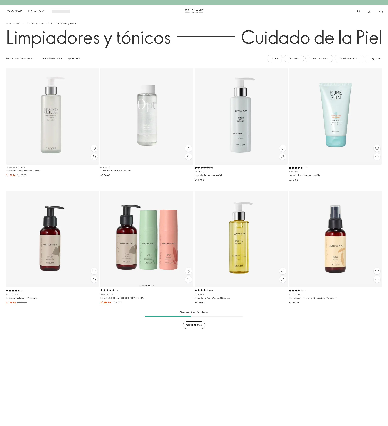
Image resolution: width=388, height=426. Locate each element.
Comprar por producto (42, 23)
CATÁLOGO (37, 11)
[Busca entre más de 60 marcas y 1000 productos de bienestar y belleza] (358, 11)
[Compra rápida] (94, 156)
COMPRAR (14, 11)
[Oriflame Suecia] (194, 11)
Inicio (8, 23)
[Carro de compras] (381, 11)
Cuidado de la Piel (21, 23)
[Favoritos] (94, 148)
